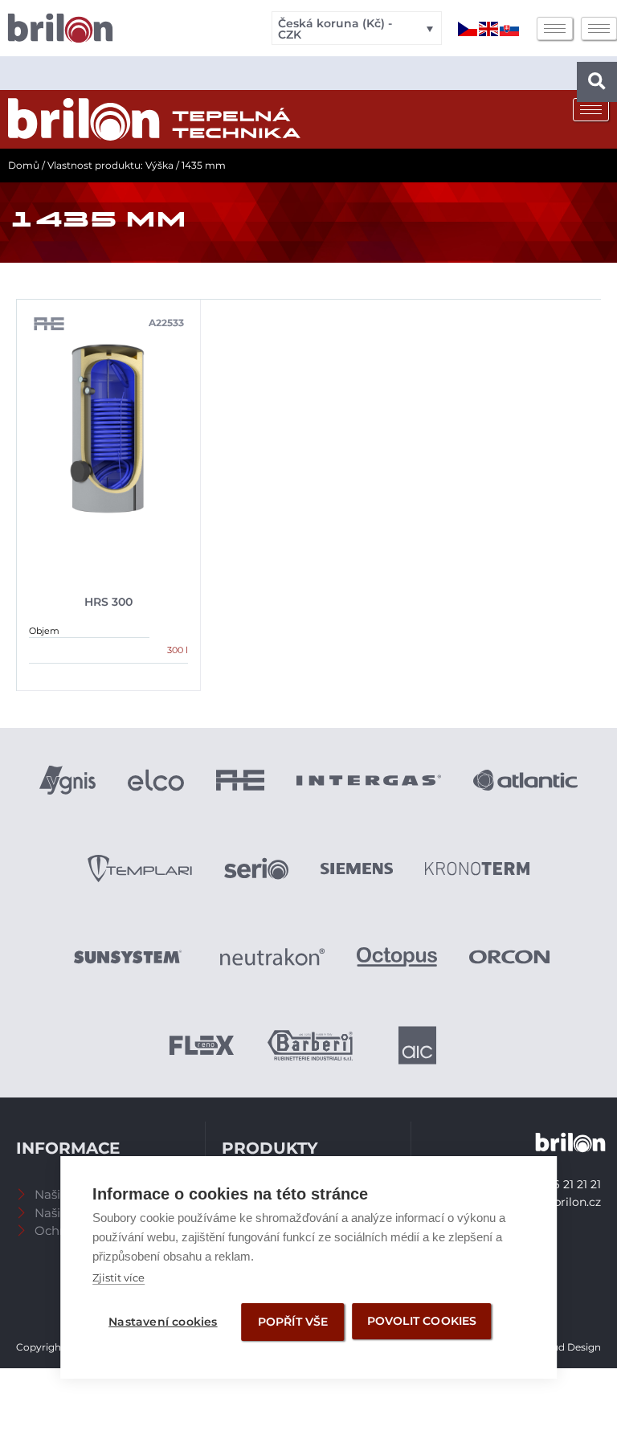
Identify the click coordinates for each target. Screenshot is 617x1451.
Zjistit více (118, 1277)
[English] (489, 28)
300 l (177, 650)
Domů (23, 165)
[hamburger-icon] (555, 28)
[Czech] (468, 28)
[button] (597, 82)
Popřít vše (293, 1321)
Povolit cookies (422, 1320)
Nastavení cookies (162, 1321)
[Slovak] (510, 28)
